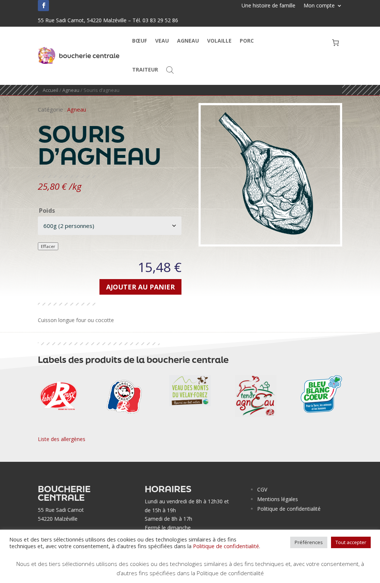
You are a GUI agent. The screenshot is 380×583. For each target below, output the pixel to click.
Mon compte (319, 6)
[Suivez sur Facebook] (43, 5)
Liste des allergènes (61, 439)
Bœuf (139, 40)
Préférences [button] (309, 542)
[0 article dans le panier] (335, 42)
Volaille (219, 40)
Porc (247, 40)
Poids (47, 210)
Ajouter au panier (140, 286)
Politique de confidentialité (289, 508)
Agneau (188, 40)
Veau (162, 40)
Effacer (48, 246)
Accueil (50, 90)
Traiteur (145, 69)
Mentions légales (277, 499)
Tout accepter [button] (350, 542)
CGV (262, 489)
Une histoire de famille (268, 6)
